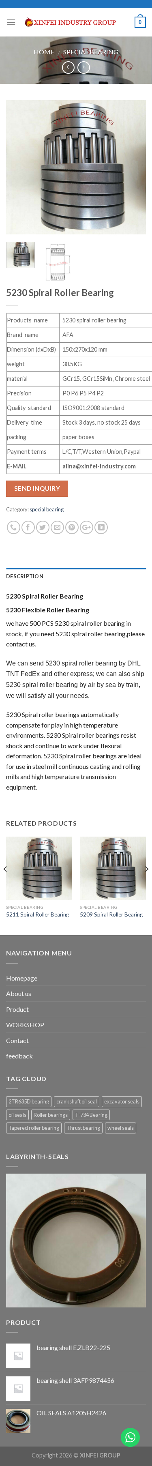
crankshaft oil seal (76, 1101)
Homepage (21, 978)
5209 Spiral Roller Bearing (111, 914)
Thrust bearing (83, 1128)
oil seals (17, 1115)
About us (18, 993)
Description (24, 576)
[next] (133, 168)
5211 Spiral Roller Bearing (37, 914)
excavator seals (121, 1101)
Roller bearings (51, 1115)
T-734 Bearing (91, 1115)
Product (17, 1009)
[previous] (19, 168)
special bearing (90, 52)
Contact (17, 1040)
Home (44, 52)
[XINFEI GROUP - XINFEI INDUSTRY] (75, 22)
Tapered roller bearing (34, 1128)
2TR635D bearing (29, 1101)
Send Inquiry (37, 488)
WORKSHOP (25, 1024)
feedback (19, 1056)
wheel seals (120, 1128)
